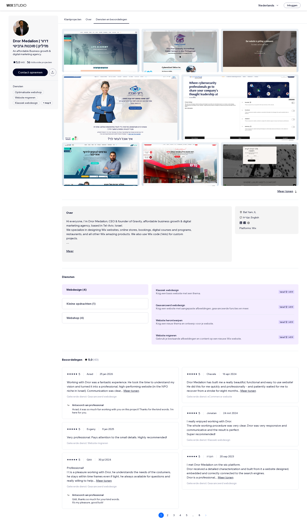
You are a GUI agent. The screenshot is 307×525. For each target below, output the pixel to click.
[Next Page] (206, 515)
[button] (100, 50)
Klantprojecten (72, 19)
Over (88, 19)
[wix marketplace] (16, 5)
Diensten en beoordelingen (111, 19)
